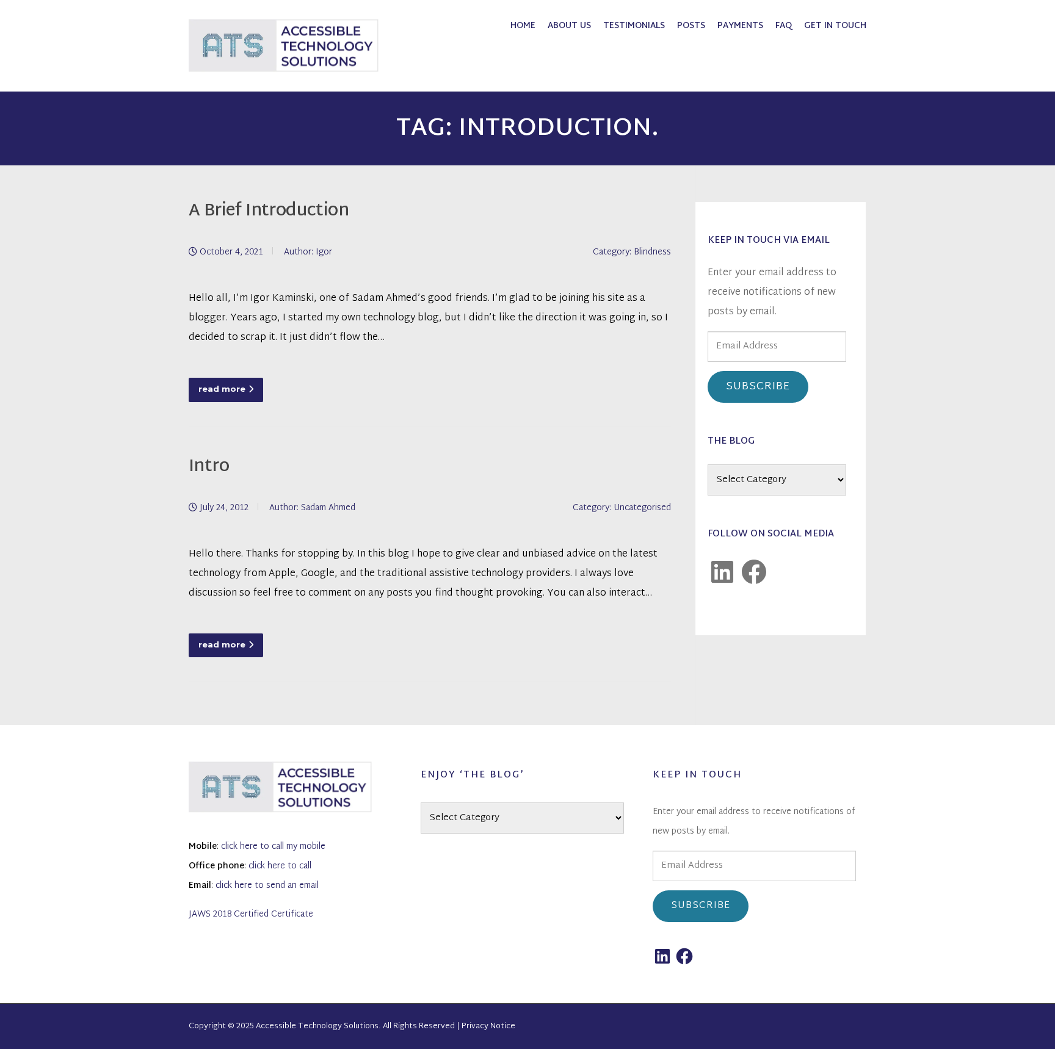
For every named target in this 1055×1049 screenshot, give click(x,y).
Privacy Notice (488, 1026)
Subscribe (758, 387)
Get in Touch (835, 26)
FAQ (783, 26)
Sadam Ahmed (328, 508)
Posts (691, 26)
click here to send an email (267, 885)
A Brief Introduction (269, 211)
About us (569, 26)
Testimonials (634, 26)
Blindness (652, 252)
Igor (324, 252)
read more (221, 389)
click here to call (279, 866)
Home (522, 26)
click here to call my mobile (273, 846)
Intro (209, 467)
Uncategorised (642, 508)
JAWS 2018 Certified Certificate (251, 914)
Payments (740, 26)
